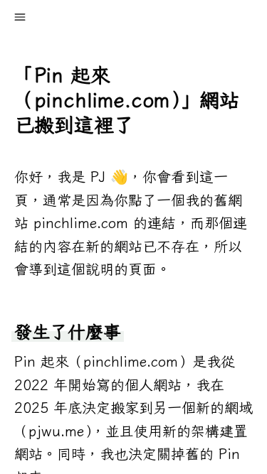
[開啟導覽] (20, 17)
